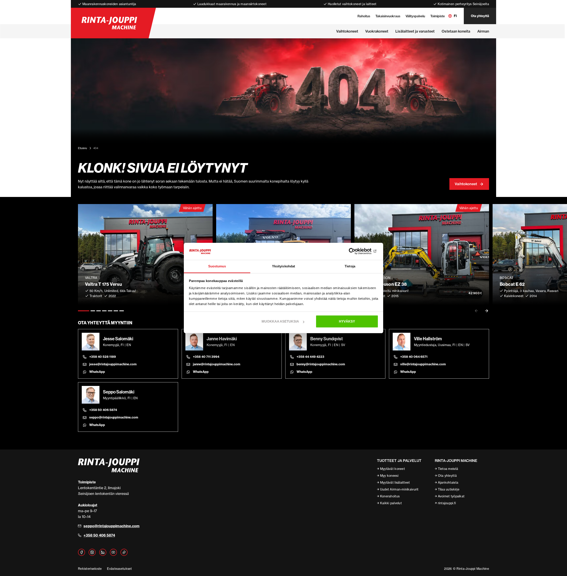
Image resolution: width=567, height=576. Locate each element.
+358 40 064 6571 (413, 357)
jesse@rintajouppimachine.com (113, 364)
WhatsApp (97, 372)
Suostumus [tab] (217, 266)
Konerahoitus (390, 496)
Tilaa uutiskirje (448, 489)
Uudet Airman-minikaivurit (399, 489)
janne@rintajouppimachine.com (216, 364)
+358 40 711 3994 (206, 357)
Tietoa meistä (448, 469)
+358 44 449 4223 (310, 357)
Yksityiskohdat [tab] (283, 266)
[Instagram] (92, 552)
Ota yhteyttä (480, 16)
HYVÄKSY (347, 321)
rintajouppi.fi (447, 503)
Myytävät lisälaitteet (395, 482)
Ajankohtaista (448, 482)
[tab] (83, 310)
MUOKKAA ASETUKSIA (280, 321)
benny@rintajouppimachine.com (321, 364)
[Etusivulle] (109, 23)
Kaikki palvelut (391, 503)
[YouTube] (113, 552)
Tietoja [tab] (350, 266)
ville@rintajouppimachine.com (423, 364)
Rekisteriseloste (90, 568)
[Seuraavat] (486, 311)
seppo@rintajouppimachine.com (113, 417)
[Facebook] (81, 552)
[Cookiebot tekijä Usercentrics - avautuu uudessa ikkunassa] (359, 251)
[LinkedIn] (102, 552)
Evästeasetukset (119, 568)
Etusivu (82, 148)
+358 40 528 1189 (102, 357)
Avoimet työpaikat (451, 496)
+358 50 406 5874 (103, 410)
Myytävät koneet (392, 469)
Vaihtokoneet (466, 184)
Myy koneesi (389, 475)
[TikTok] (124, 552)
